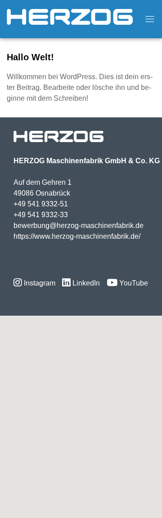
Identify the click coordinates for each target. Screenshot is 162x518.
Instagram (38, 283)
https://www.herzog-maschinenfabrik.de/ (77, 236)
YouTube (132, 283)
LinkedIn (85, 283)
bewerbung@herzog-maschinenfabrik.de (79, 225)
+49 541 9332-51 (41, 204)
